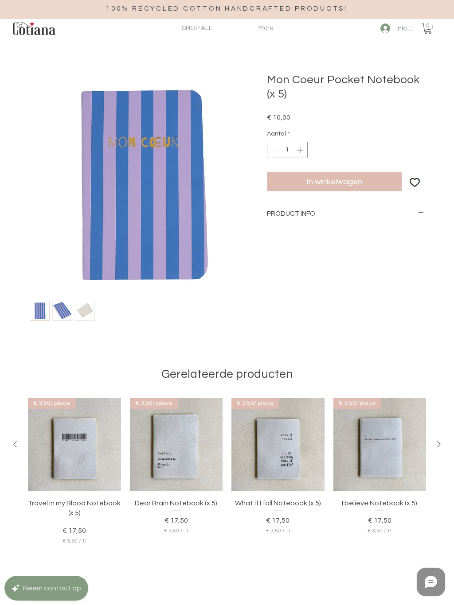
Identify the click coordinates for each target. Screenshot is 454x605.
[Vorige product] (15, 444)
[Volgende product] (439, 444)
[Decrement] (273, 150)
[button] (428, 28)
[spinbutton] (287, 150)
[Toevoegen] (414, 181)
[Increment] (300, 150)
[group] (227, 471)
